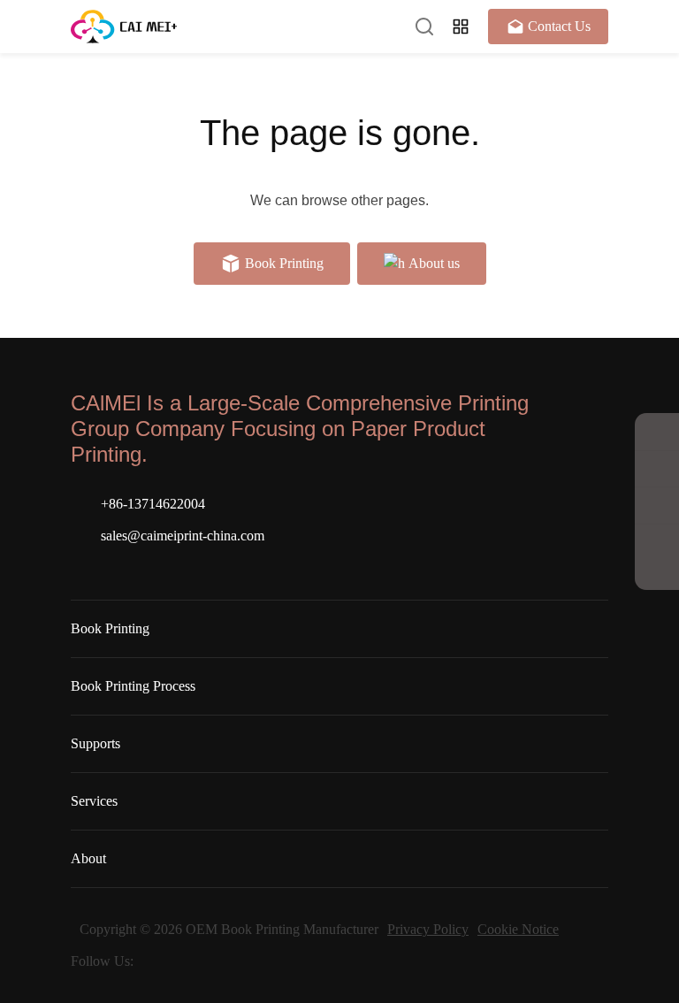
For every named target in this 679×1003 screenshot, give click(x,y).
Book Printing (110, 628)
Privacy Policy (428, 929)
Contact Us (559, 26)
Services (94, 800)
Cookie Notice (518, 929)
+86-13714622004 (153, 503)
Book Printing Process (133, 685)
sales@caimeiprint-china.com (182, 535)
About (88, 858)
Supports (95, 743)
